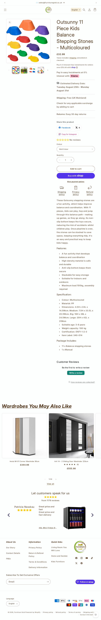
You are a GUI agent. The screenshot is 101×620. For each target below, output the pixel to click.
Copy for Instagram (69, 134)
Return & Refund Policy (36, 554)
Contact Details (13, 553)
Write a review (75, 373)
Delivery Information (38, 567)
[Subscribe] (47, 582)
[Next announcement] (96, 2)
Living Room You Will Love (59, 548)
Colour (59, 144)
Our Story (10, 548)
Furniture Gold (19, 612)
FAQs (8, 559)
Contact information (87, 615)
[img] (50, 497)
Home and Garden (59, 556)
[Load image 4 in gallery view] (40, 70)
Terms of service (74, 612)
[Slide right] (47, 70)
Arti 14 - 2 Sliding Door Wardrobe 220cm (71, 461)
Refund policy (89, 193)
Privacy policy (75, 193)
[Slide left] (9, 70)
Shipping (72, 58)
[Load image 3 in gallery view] (32, 70)
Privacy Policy (35, 548)
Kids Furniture (57, 562)
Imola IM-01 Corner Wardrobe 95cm (24, 461)
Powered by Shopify (32, 612)
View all (50, 484)
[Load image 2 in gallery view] (24, 70)
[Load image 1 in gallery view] (15, 70)
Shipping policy (62, 193)
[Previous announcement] (5, 2)
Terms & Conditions (38, 562)
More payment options (75, 181)
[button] (5, 10)
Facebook (66, 128)
